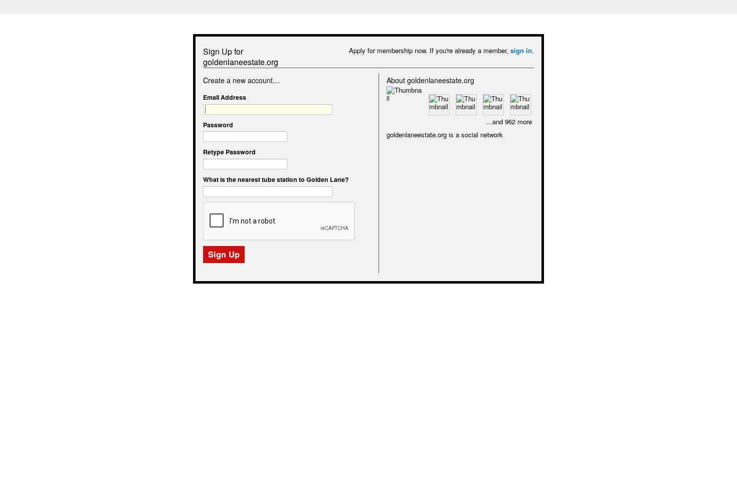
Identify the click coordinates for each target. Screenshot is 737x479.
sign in (521, 50)
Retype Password (229, 151)
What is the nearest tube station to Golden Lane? (276, 179)
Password (218, 124)
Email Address (224, 97)
